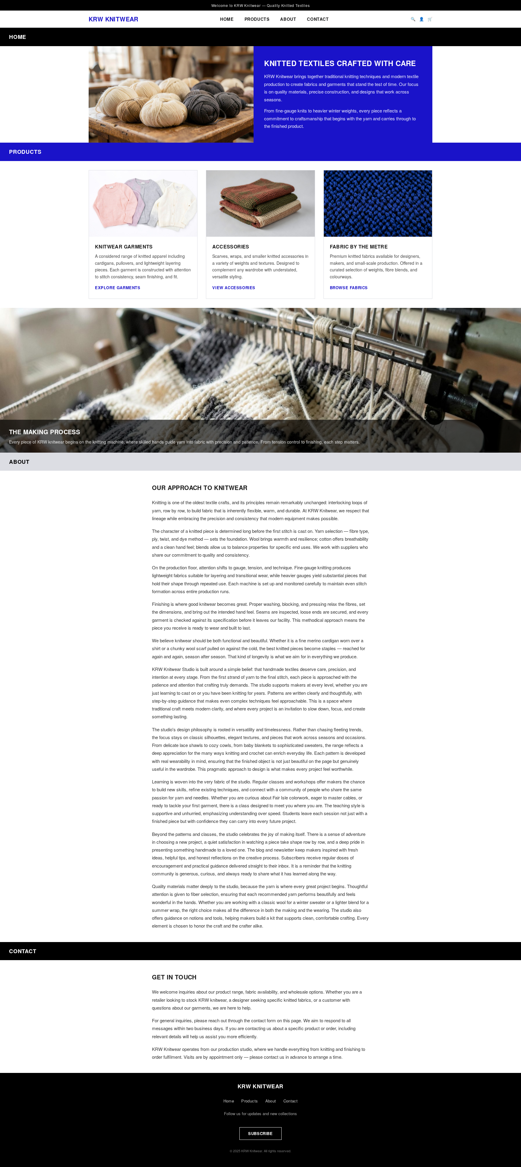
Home (226, 19)
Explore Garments (118, 287)
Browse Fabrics (349, 287)
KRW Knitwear (113, 18)
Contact (318, 19)
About (288, 19)
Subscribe (260, 1133)
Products (257, 19)
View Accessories (233, 287)
